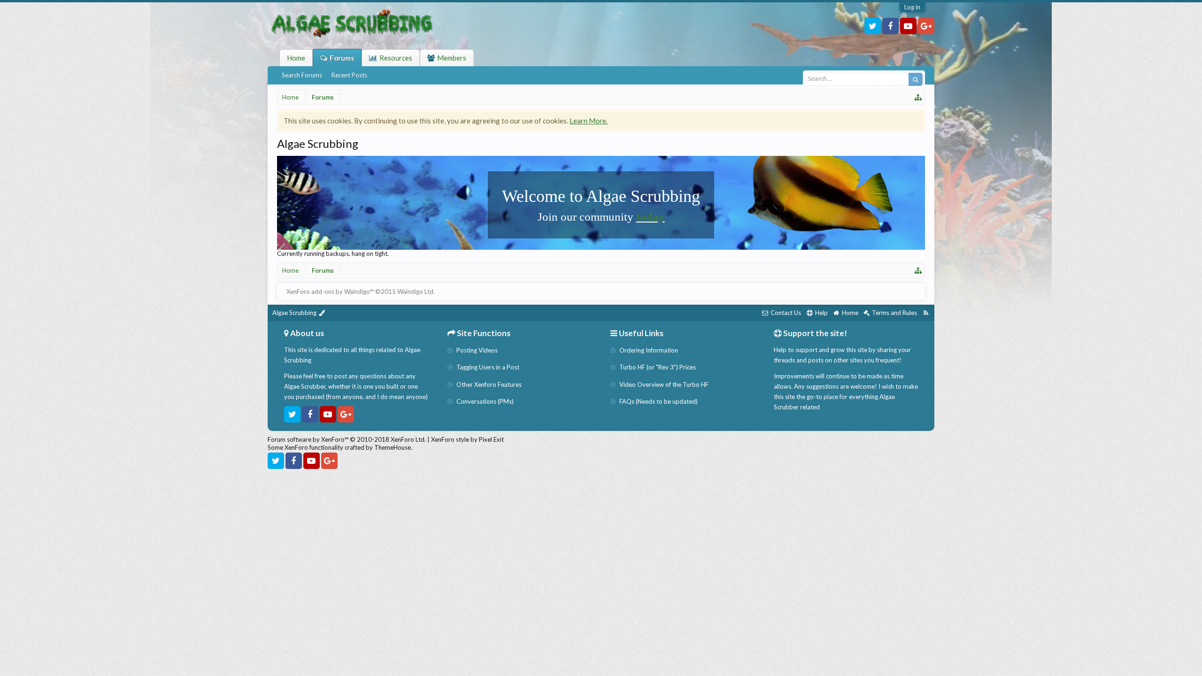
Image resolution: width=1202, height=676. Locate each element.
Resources (395, 58)
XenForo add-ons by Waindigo (328, 291)
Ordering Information (648, 350)
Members (451, 58)
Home (296, 58)
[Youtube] (908, 26)
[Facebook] (890, 26)
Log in (912, 7)
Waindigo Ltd (415, 291)
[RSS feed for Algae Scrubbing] (925, 313)
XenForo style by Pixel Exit (467, 439)
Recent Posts (349, 75)
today (650, 216)
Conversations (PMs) (484, 401)
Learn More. (589, 120)
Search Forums (302, 75)
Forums (342, 58)
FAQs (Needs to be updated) (658, 401)
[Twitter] (872, 26)
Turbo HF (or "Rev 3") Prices (657, 367)
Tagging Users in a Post (487, 367)
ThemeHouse (392, 447)
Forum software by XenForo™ (347, 439)
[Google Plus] (926, 26)
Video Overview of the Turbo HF (663, 384)
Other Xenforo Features (488, 384)
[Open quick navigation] (918, 97)
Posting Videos (476, 350)
